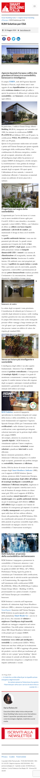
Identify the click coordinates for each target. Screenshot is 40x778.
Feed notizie (21, 757)
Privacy (4, 757)
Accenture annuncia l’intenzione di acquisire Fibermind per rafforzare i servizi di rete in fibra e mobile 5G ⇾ (21, 684)
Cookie (12, 757)
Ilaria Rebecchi (25, 30)
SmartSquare (6, 610)
